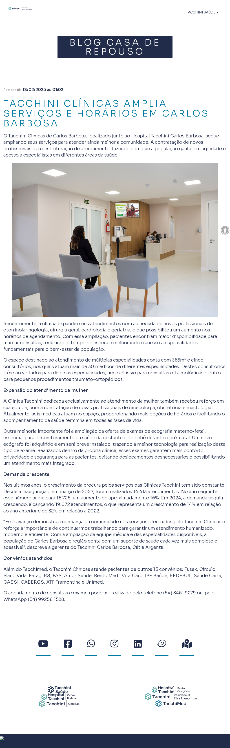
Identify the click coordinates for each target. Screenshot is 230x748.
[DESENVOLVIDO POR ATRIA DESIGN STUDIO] (115, 741)
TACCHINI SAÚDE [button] (201, 12)
